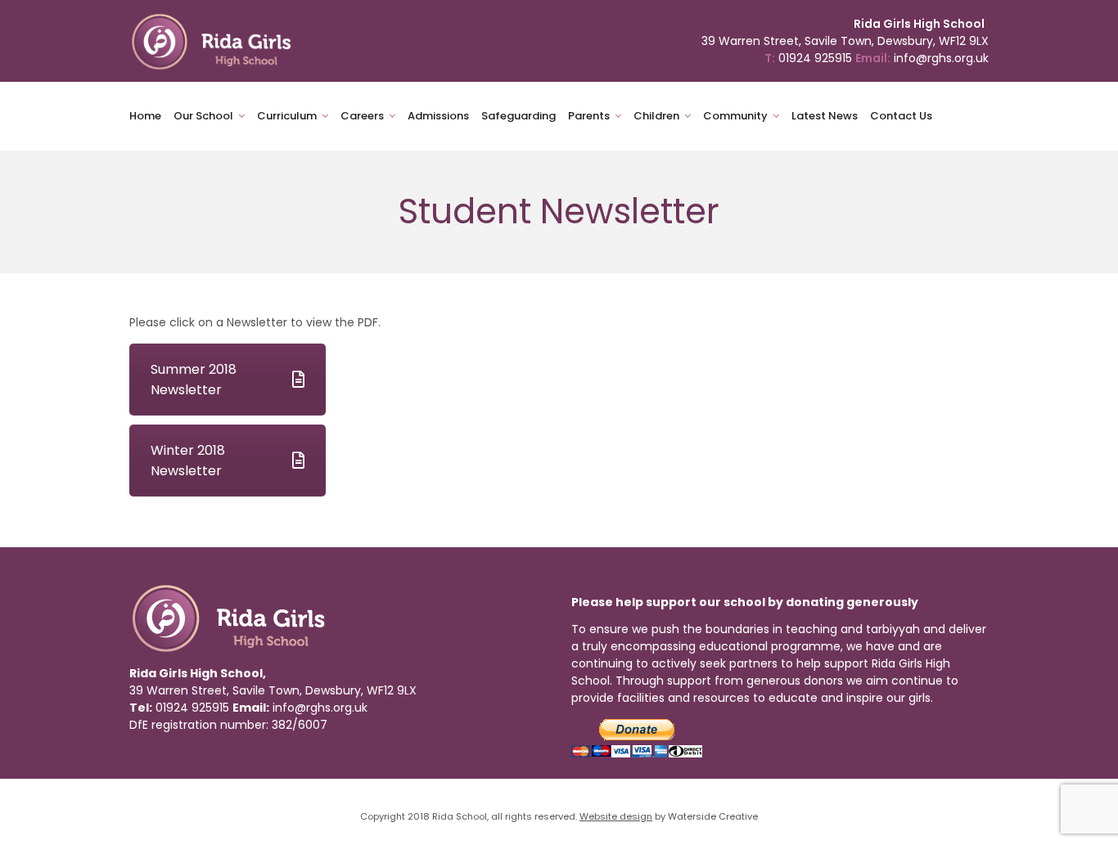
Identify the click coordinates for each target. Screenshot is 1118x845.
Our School (203, 116)
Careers (362, 116)
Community (735, 116)
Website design (615, 816)
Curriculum (287, 116)
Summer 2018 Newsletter (194, 379)
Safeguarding (518, 116)
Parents (589, 116)
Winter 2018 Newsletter (188, 460)
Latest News (824, 116)
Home (145, 116)
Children (656, 116)
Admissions (438, 116)
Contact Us (901, 116)
